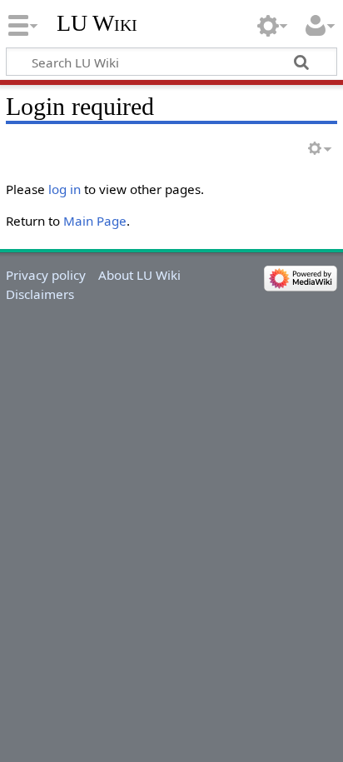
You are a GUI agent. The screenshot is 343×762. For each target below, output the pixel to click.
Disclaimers (40, 294)
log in (64, 189)
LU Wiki (97, 23)
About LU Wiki (139, 274)
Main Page (95, 220)
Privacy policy (46, 274)
